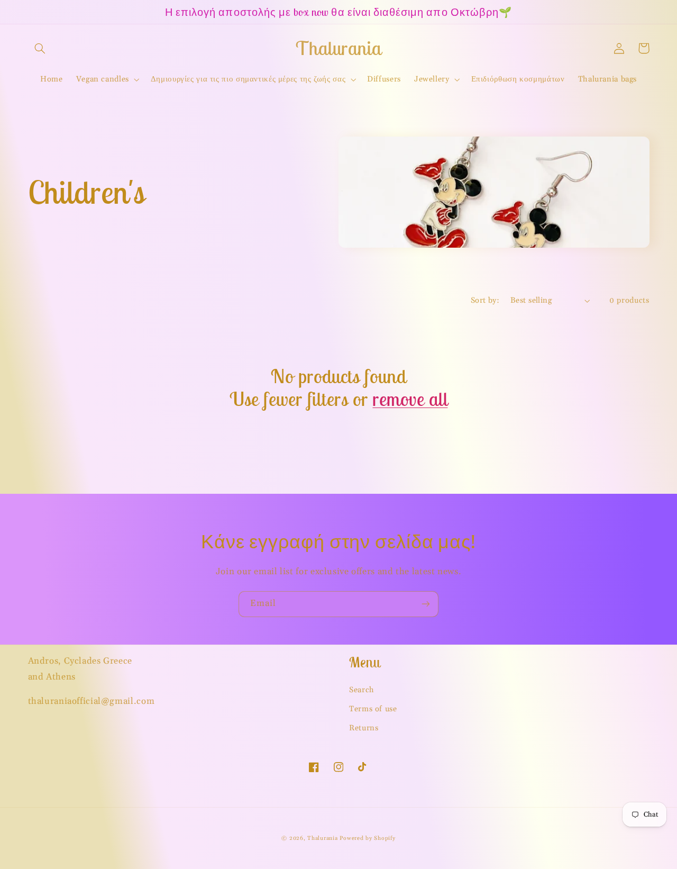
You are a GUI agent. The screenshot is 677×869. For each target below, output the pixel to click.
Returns (363, 728)
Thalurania (322, 838)
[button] (40, 48)
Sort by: (485, 300)
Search (361, 690)
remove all (409, 399)
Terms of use (373, 709)
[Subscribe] (426, 604)
